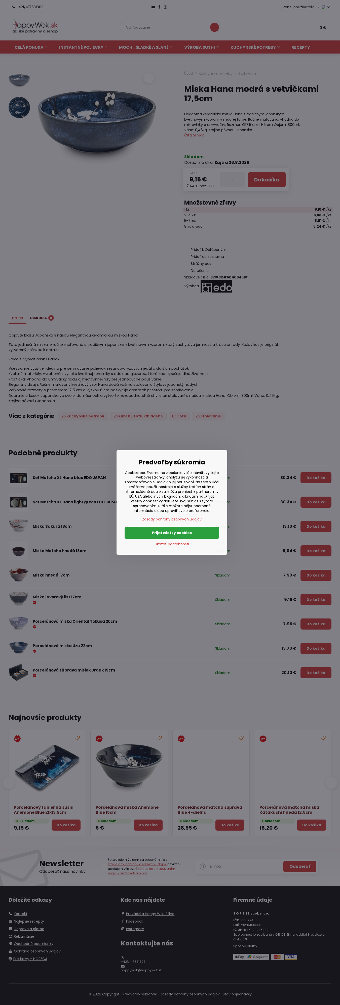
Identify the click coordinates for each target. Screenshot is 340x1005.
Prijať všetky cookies (172, 532)
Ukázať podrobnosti (172, 544)
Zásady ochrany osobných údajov (172, 519)
